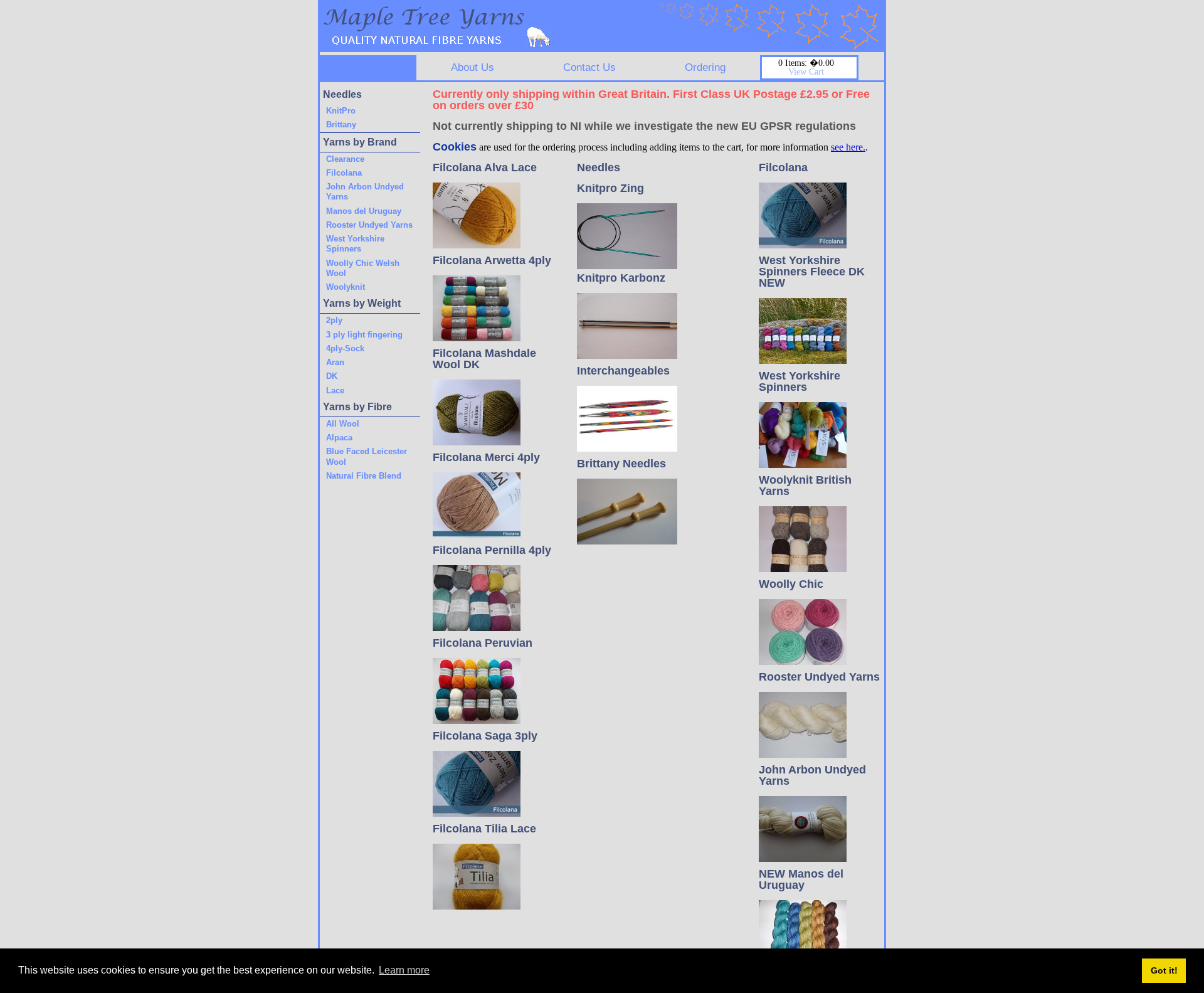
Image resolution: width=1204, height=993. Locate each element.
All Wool (342, 423)
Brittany (341, 124)
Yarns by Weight (362, 303)
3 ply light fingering (364, 334)
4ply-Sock (345, 348)
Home (368, 67)
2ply (334, 320)
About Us (472, 67)
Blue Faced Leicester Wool (366, 456)
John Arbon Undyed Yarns (365, 191)
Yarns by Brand (360, 142)
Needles (342, 94)
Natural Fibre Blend (363, 476)
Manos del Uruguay (363, 211)
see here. (848, 147)
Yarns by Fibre (357, 406)
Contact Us (589, 67)
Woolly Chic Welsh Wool (362, 268)
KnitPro (341, 110)
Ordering (705, 67)
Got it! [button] (1164, 970)
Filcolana (344, 173)
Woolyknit (345, 287)
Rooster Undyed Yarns (369, 225)
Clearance (345, 159)
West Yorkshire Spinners (355, 243)
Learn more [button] (404, 970)
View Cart (806, 72)
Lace (335, 390)
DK (331, 376)
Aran (335, 362)
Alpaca (339, 437)
